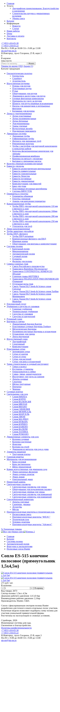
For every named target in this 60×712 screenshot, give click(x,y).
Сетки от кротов (20, 354)
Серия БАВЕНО (20, 427)
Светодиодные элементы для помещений (32, 497)
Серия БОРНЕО (20, 424)
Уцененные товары (11, 529)
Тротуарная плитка (21, 454)
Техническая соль (20, 519)
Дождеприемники (20, 123)
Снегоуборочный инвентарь (20, 499)
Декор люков (18, 477)
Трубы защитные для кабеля (20, 231)
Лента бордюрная (20, 336)
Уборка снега (18, 18)
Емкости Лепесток (21, 176)
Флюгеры (16, 444)
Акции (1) (28, 66)
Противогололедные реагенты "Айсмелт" (32, 524)
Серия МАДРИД (20, 419)
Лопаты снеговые (20, 502)
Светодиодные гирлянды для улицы (29, 487)
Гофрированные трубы (23, 138)
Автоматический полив (23, 254)
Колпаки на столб (20, 447)
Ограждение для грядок (23, 334)
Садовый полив (19, 256)
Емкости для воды (15, 166)
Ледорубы (17, 507)
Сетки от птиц (19, 356)
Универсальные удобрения (25, 311)
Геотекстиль (18, 76)
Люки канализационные (18, 229)
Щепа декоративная (21, 467)
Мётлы (15, 509)
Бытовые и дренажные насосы (26, 161)
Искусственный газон (17, 339)
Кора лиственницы (21, 464)
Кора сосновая (19, 462)
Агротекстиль (19, 81)
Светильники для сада (17, 394)
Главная (10, 3)
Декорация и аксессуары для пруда (28, 96)
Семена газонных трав (17, 264)
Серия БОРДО (19, 399)
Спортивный (18, 344)
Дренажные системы (17, 133)
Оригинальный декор (22, 479)
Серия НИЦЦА (19, 396)
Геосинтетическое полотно (19, 73)
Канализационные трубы (19, 204)
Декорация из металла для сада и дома (30, 449)
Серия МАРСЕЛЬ (20, 414)
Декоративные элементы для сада (23, 437)
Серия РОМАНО (20, 434)
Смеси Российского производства (28, 266)
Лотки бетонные (20, 121)
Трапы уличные (19, 126)
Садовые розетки (15, 391)
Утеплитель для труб (22, 226)
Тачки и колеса (19, 366)
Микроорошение (20, 251)
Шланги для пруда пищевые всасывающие (32, 103)
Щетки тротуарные (21, 384)
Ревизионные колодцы (23, 143)
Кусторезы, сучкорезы (22, 369)
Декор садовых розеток (23, 474)
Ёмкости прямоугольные (24, 171)
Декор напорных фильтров (25, 472)
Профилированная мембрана (26, 156)
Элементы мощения (16, 452)
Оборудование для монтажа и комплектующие (34, 244)
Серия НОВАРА (20, 422)
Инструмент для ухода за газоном (28, 376)
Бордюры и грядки (16, 321)
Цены (9, 33)
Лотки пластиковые (21, 116)
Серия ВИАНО (19, 406)
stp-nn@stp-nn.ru (8, 51)
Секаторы (17, 381)
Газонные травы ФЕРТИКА (25, 276)
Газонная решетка (15, 457)
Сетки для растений (21, 359)
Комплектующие (20, 346)
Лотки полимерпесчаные (24, 118)
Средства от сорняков (22, 314)
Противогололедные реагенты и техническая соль (31, 512)
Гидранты (17, 259)
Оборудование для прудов (24, 93)
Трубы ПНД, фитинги (17, 234)
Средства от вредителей (23, 316)
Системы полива (15, 246)
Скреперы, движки (21, 504)
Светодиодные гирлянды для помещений (32, 494)
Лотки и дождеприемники (19, 113)
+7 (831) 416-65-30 (10, 43)
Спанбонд (17, 78)
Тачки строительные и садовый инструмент (28, 364)
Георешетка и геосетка (17, 194)
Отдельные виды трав (22, 284)
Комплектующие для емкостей (26, 183)
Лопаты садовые (20, 379)
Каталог (10, 21)
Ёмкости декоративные (23, 181)
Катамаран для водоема (23, 111)
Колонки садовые (20, 439)
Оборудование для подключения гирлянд (32, 489)
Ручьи (15, 91)
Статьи (15, 28)
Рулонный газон (14, 319)
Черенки (16, 389)
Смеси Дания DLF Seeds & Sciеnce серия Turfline (35, 291)
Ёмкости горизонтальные (24, 173)
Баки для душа (19, 186)
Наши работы (13, 31)
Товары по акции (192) (12, 66)
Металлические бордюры (24, 329)
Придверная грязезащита (24, 131)
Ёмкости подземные (21, 178)
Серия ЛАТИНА (20, 432)
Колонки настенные (21, 442)
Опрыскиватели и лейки (24, 371)
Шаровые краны (20, 241)
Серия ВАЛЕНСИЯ (21, 401)
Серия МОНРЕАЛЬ (21, 411)
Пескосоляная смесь (21, 514)
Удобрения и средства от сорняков (23, 306)
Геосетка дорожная (21, 199)
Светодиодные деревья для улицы (28, 492)
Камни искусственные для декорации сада (27, 469)
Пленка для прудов (21, 86)
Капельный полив (21, 249)
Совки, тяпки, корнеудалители (26, 374)
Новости (16, 26)
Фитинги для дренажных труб (26, 141)
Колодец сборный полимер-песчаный (25, 163)
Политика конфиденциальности (16, 628)
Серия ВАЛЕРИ (20, 429)
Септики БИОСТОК (22, 191)
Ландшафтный (19, 341)
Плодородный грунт (16, 304)
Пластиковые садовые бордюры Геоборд (31, 326)
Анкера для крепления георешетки (28, 201)
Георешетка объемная (22, 196)
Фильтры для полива (22, 261)
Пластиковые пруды (22, 88)
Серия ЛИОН (18, 417)
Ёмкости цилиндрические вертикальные (31, 168)
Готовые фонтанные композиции (28, 98)
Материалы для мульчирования (21, 459)
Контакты (11, 38)
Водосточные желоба (22, 128)
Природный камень (16, 482)
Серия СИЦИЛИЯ (21, 409)
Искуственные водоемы (18, 83)
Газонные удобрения (22, 309)
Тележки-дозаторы (21, 522)
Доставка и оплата (15, 36)
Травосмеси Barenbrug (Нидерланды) (29, 269)
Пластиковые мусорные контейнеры (29, 189)
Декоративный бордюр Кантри (27, 324)
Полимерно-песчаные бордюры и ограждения (34, 331)
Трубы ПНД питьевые (22, 236)
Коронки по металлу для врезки (27, 158)
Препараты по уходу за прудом (27, 101)
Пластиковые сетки (16, 349)
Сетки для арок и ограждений (26, 361)
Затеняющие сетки (21, 351)
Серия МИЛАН (19, 404)
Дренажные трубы (21, 136)
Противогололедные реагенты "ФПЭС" (31, 517)
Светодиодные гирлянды (19, 484)
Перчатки (16, 386)
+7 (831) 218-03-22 (10, 46)
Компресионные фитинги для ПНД (29, 239)
